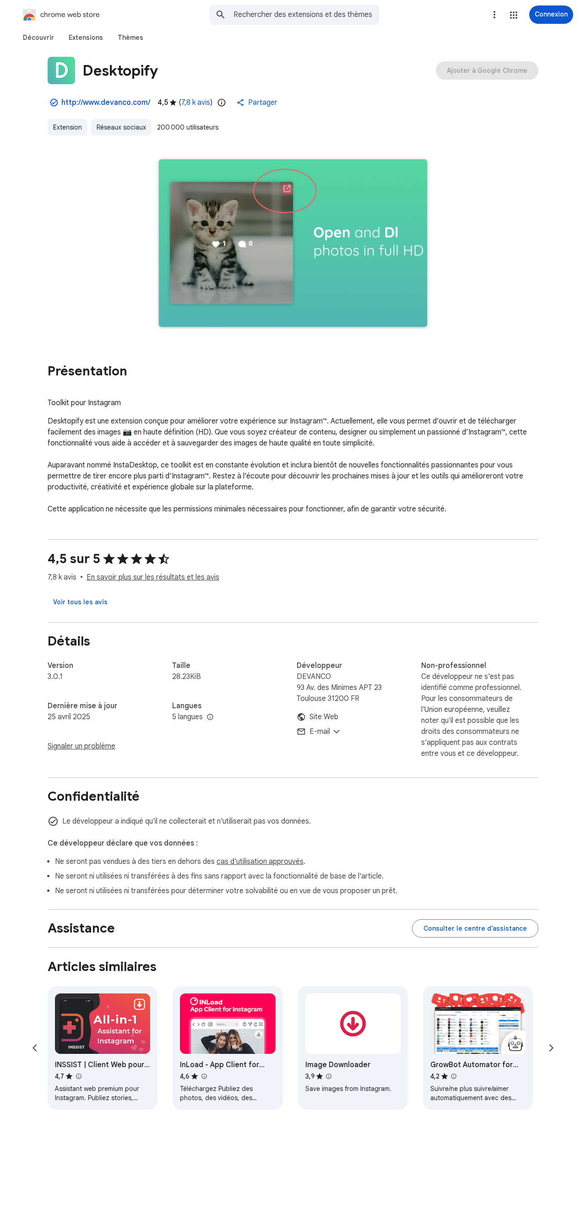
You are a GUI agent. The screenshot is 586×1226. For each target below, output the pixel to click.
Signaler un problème (81, 746)
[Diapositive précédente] (35, 1048)
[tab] (38, 37)
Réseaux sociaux (121, 127)
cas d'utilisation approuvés (260, 861)
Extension (67, 127)
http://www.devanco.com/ (105, 102)
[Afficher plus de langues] (210, 717)
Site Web (323, 716)
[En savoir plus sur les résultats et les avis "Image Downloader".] (329, 1076)
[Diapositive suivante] (551, 1048)
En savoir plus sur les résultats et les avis (153, 577)
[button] (514, 15)
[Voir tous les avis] (80, 602)
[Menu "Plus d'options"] (494, 14)
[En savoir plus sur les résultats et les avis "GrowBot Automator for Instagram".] (454, 1076)
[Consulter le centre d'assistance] (475, 928)
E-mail (319, 731)
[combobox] (306, 14)
